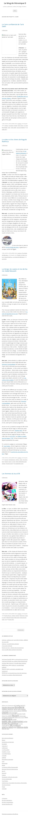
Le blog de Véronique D (15, 3)
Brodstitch (4, 744)
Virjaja (3, 786)
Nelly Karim (17, 617)
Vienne (20, 727)
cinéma (6, 125)
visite (25, 727)
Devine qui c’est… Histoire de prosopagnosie (13, 647)
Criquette (4, 755)
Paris (26, 717)
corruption (11, 125)
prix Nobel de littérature (18, 257)
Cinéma (19, 123)
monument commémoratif (8, 717)
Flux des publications (7, 800)
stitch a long (7, 727)
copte (21, 459)
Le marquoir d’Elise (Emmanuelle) (10, 767)
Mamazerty (4, 763)
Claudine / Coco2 (6, 751)
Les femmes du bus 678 (11, 474)
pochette (14, 719)
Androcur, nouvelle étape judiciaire (10, 644)
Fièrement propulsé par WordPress (10, 814)
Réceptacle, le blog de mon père (9, 777)
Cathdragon (5, 748)
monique (4, 663)
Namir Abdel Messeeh (21, 461)
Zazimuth (4, 788)
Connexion (4, 798)
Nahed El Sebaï (10, 617)
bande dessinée (8, 707)
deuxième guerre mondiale (8, 713)
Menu (15, 10)
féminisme (22, 615)
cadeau (4, 709)
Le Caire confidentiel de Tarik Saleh (13, 25)
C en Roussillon (5, 750)
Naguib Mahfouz (8, 257)
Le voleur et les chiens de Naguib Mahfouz (14, 140)
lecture (15, 715)
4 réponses (4, 477)
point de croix (9, 721)
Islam (9, 461)
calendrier (10, 709)
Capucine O (5, 746)
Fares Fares (20, 125)
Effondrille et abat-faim (7, 759)
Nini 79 (3, 771)
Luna (3, 761)
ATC (24, 705)
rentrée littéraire (5, 725)
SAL (11, 725)
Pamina (4, 775)
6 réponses (4, 275)
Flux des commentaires (7, 802)
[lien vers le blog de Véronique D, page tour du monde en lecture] (7, 245)
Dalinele (4, 757)
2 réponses (4, 30)
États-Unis (4, 728)
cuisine (10, 712)
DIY (15, 714)
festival (4, 716)
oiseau (16, 717)
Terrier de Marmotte (7, 779)
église (8, 728)
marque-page (22, 716)
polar (9, 127)
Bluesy (3, 740)
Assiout (6, 459)
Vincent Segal (9, 463)
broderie (19, 707)
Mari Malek (4, 127)
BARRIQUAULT (5, 665)
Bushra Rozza (7, 615)
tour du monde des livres (12, 247)
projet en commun (10, 723)
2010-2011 (13, 436)
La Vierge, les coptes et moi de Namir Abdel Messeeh (15, 270)
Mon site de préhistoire (7, 738)
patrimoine (7, 719)
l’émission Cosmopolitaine (8, 364)
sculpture (17, 725)
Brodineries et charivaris (8, 742)
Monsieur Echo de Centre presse (10, 769)
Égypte (15, 125)
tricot (15, 727)
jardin (10, 716)
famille (23, 713)
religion (4, 463)
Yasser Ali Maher (21, 127)
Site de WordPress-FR (7, 804)
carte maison (21, 709)
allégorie (4, 705)
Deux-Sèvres (14, 712)
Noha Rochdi (23, 617)
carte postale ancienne (7, 711)
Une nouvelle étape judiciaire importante (12, 649)
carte (15, 709)
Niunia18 (4, 773)
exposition (19, 714)
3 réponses (4, 145)
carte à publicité (17, 711)
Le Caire (26, 125)
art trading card (18, 705)
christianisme (12, 459)
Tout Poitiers (7, 446)
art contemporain (10, 705)
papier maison (21, 717)
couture (5, 712)
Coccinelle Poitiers (6, 753)
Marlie (3, 765)
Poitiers (20, 721)
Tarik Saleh (13, 127)
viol (6, 619)
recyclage (21, 723)
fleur (7, 716)
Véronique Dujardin (6, 659)
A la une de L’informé (7, 646)
